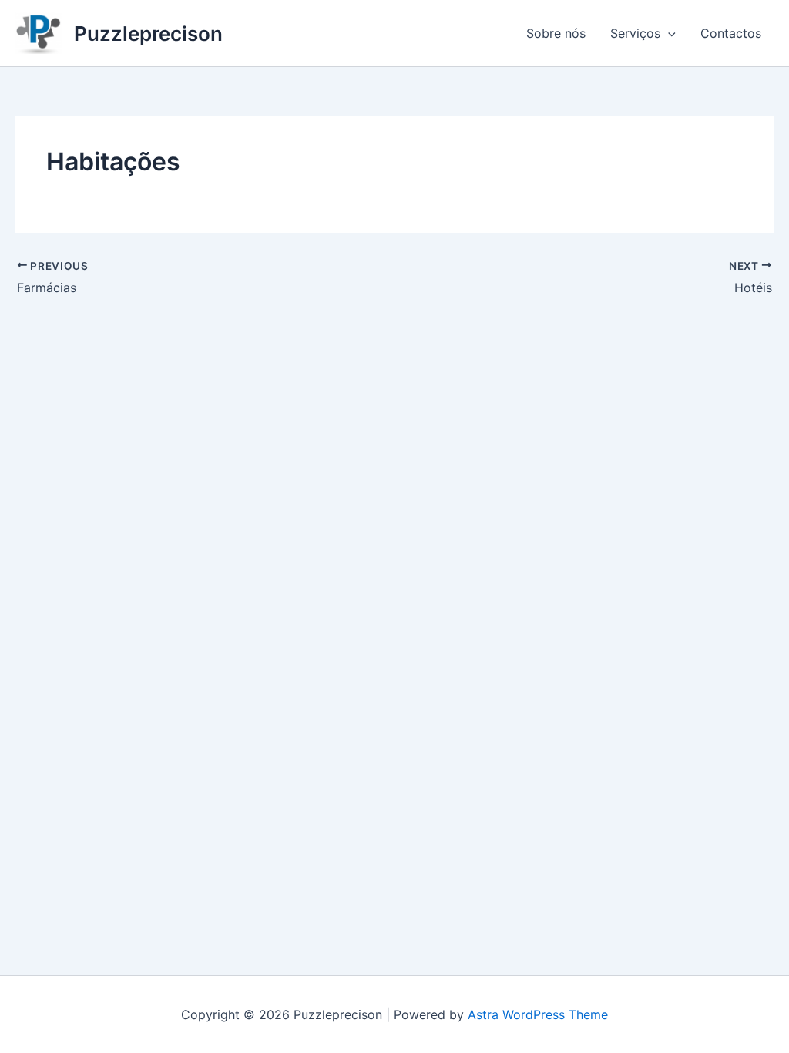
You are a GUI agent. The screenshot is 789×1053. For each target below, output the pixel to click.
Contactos (730, 33)
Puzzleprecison (148, 33)
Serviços (635, 33)
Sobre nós (556, 33)
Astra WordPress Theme (538, 1014)
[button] (668, 33)
